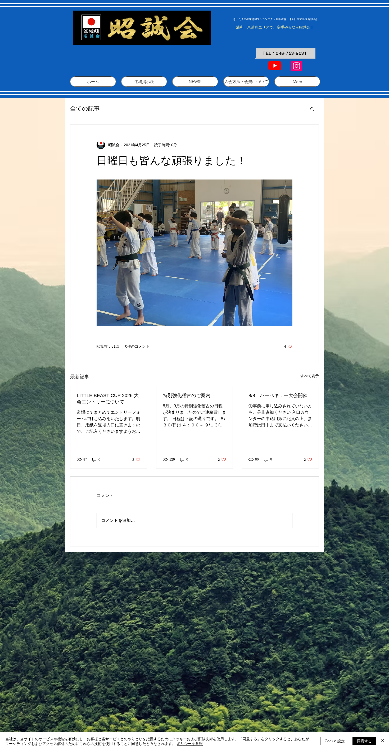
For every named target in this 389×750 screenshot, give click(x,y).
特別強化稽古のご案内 (186, 395)
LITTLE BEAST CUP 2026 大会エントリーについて (108, 398)
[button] (312, 109)
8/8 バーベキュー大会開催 (277, 395)
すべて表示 (309, 376)
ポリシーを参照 (190, 743)
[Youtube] (275, 65)
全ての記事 (85, 108)
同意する (364, 740)
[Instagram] (296, 66)
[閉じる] (382, 741)
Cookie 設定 (335, 740)
